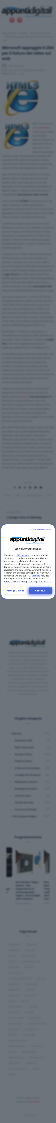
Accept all (40, 590)
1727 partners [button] (22, 555)
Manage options (15, 590)
